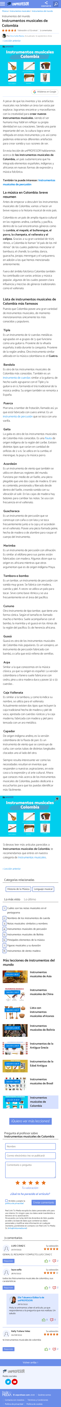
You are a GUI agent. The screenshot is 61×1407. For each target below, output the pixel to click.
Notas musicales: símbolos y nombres (27, 923)
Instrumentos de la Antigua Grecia (41, 1046)
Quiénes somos (44, 1395)
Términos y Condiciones (37, 1400)
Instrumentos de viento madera (24, 951)
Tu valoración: (29, 1188)
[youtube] (15, 1382)
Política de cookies (34, 1404)
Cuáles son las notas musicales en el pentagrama (26, 910)
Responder (8, 1261)
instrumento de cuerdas (17, 377)
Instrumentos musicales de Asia (41, 974)
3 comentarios (46, 30)
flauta (48, 438)
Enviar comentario (43, 1202)
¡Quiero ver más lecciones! (30, 1121)
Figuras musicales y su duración (24, 945)
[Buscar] (56, 4)
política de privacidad (14, 1203)
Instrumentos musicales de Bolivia (25, 934)
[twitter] (8, 1382)
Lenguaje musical (43, 889)
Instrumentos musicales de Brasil (41, 1082)
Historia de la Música (18, 889)
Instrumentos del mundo (42, 11)
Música (5, 11)
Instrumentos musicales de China (41, 992)
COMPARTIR (46, 6)
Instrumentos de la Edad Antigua (41, 1064)
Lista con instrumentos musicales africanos (42, 1012)
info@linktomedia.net (17, 1228)
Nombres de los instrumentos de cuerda (28, 918)
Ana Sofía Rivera (17, 36)
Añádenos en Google (46, 92)
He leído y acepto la (15, 1202)
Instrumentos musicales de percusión (29, 182)
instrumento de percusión (18, 416)
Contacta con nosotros (14, 1400)
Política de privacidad (14, 1404)
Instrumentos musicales (20, 11)
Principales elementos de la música (26, 940)
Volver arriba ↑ (30, 1362)
